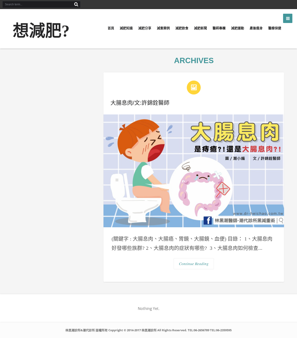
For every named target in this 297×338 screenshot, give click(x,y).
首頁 (111, 28)
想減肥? (41, 31)
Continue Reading (194, 263)
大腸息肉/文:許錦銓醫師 (139, 103)
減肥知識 (126, 28)
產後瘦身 (256, 28)
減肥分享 (144, 28)
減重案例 (163, 28)
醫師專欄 (219, 28)
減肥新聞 (200, 28)
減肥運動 (237, 28)
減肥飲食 (181, 28)
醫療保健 (274, 28)
